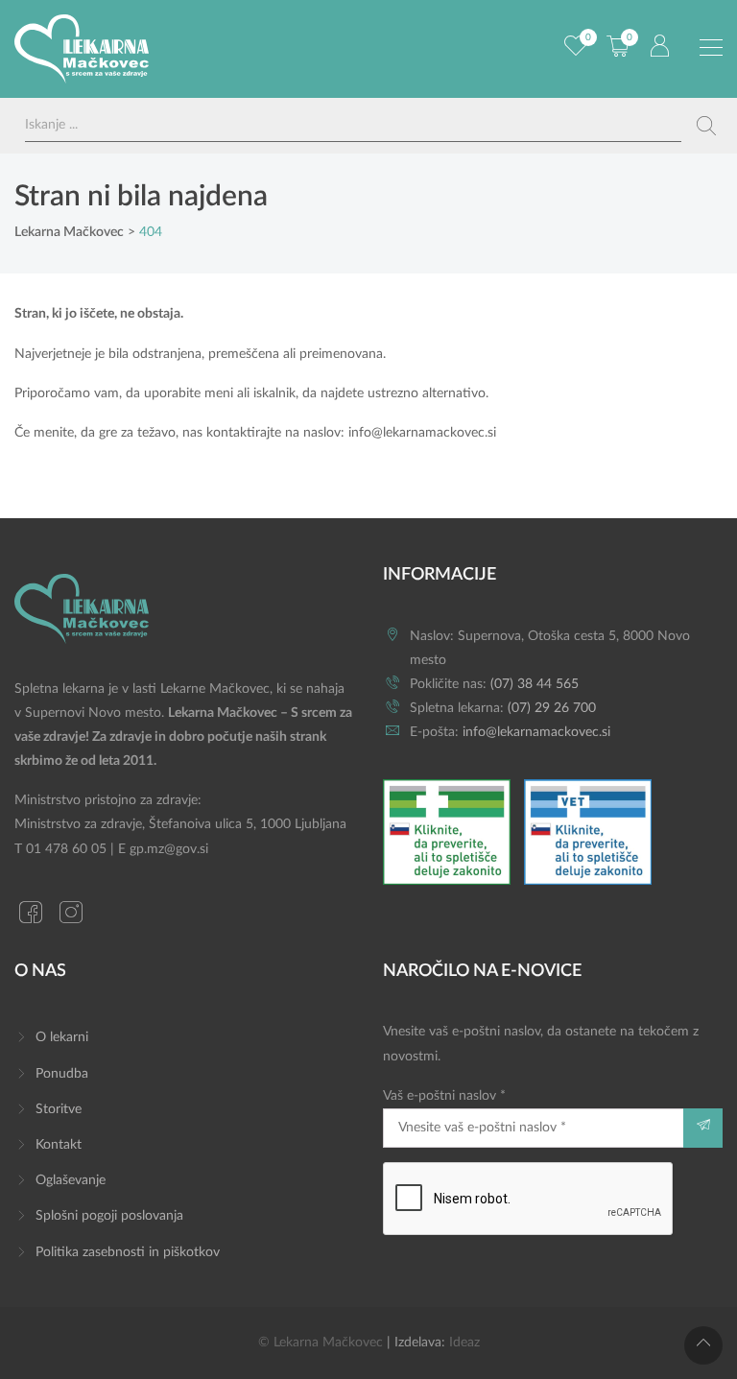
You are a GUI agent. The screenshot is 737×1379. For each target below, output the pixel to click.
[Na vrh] (703, 1345)
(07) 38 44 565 (534, 684)
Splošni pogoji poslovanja (109, 1216)
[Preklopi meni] (711, 47)
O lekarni (62, 1037)
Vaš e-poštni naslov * (444, 1096)
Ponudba (62, 1074)
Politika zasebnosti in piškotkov (128, 1252)
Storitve (59, 1109)
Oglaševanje (71, 1180)
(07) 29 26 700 (552, 708)
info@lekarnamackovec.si (422, 433)
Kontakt (59, 1145)
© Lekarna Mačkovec (320, 1342)
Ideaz (464, 1342)
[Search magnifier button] (706, 125)
